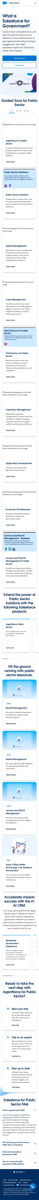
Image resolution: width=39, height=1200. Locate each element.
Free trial (15, 1025)
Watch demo (11, 723)
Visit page (16, 1087)
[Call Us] (33, 1186)
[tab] (11, 111)
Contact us (19, 65)
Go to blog (10, 886)
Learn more (10, 162)
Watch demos (19, 58)
